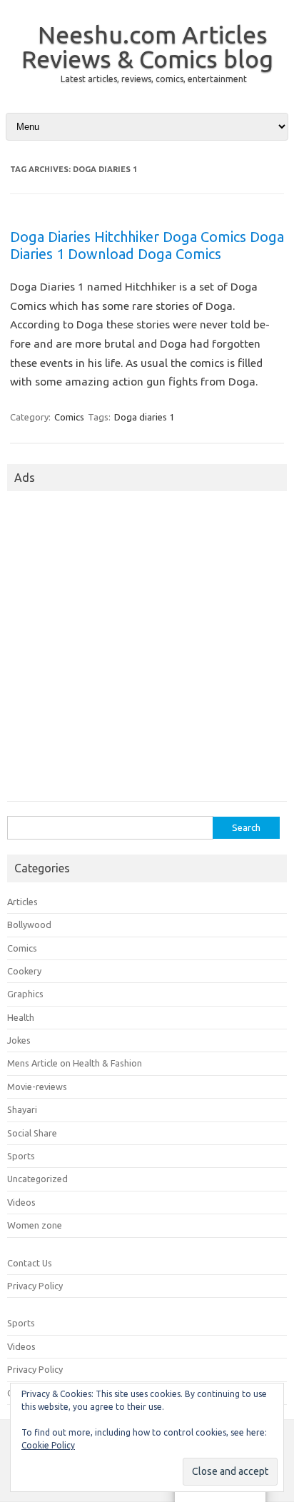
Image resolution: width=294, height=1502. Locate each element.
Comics (69, 417)
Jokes (19, 1040)
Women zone (34, 1225)
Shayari (22, 1109)
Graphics (25, 994)
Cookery (24, 971)
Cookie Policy (48, 1445)
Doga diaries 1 (144, 417)
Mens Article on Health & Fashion (74, 1063)
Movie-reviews (37, 1087)
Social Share (32, 1133)
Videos (21, 1202)
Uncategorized (37, 1179)
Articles (22, 902)
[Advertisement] (147, 650)
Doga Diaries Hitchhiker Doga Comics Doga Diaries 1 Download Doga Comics (147, 245)
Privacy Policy (35, 1286)
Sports (21, 1156)
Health (20, 1017)
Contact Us (29, 1263)
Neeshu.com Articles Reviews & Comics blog (147, 46)
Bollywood (29, 924)
